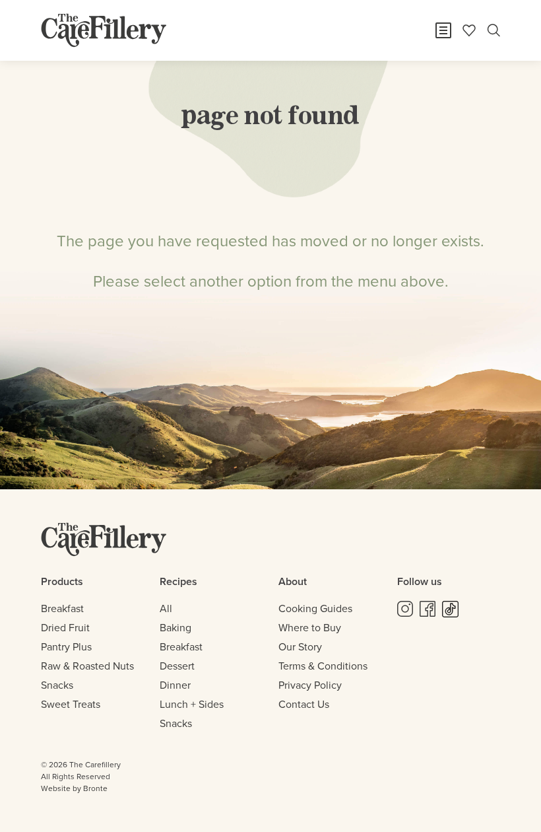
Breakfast (62, 608)
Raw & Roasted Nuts (87, 666)
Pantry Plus (66, 646)
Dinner (175, 685)
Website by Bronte (74, 788)
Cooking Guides (315, 608)
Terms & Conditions (322, 666)
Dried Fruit (65, 627)
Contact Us (303, 704)
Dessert (177, 666)
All (166, 608)
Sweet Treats (70, 704)
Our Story (300, 646)
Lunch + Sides (192, 704)
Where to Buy (309, 627)
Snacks (57, 685)
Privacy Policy (310, 685)
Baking (175, 627)
